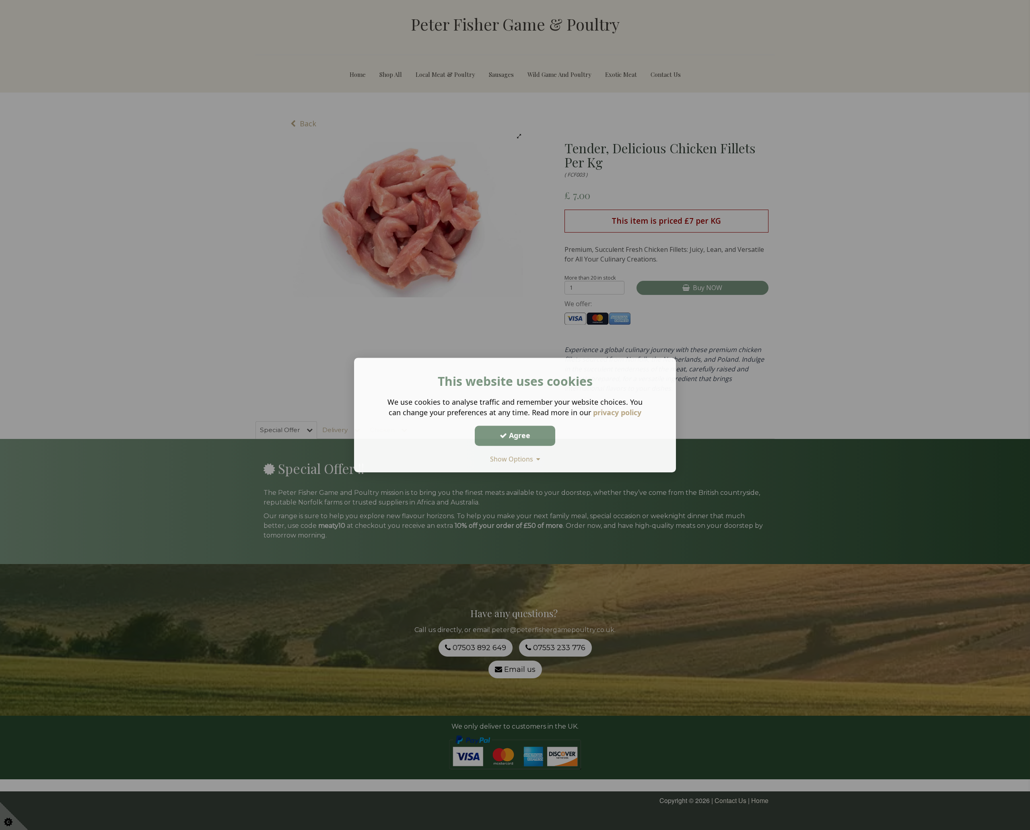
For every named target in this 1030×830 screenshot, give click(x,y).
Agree (518, 435)
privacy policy (617, 412)
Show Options (513, 459)
